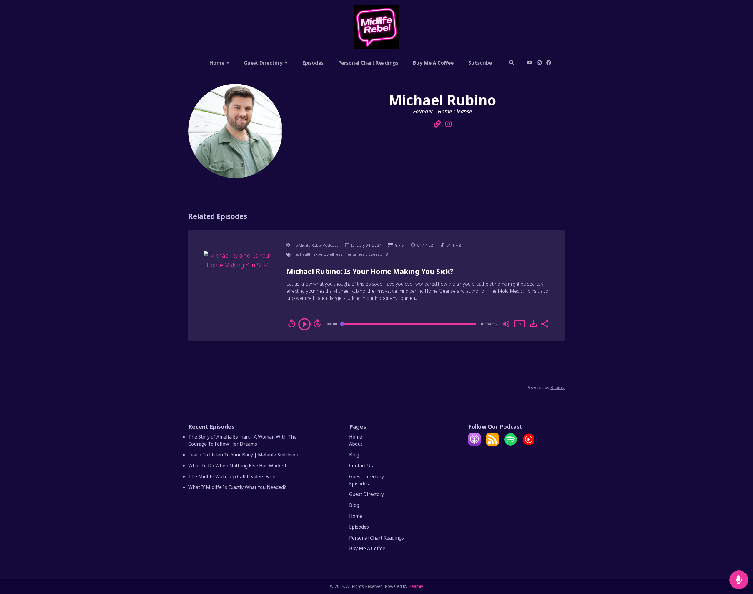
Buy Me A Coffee (433, 62)
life (295, 254)
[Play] (304, 324)
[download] (533, 323)
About (355, 444)
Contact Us (361, 465)
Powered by (546, 387)
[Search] (512, 63)
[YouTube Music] (528, 444)
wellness (335, 254)
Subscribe (480, 62)
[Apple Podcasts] (474, 444)
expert (319, 254)
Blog (354, 454)
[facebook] (547, 63)
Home (216, 62)
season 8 (379, 254)
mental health (356, 254)
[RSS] (492, 444)
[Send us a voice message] (739, 580)
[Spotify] (510, 444)
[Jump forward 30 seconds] (317, 323)
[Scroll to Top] (739, 556)
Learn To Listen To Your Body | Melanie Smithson (243, 454)
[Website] (437, 124)
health (305, 254)
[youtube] (529, 63)
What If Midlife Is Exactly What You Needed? (237, 487)
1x (519, 323)
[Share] (544, 323)
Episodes (313, 62)
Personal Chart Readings (368, 62)
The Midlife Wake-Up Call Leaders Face (231, 476)
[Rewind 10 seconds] (291, 323)
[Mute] (506, 324)
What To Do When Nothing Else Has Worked (237, 465)
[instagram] (539, 63)
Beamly (416, 586)
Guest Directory (263, 62)
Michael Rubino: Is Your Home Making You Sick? (370, 271)
